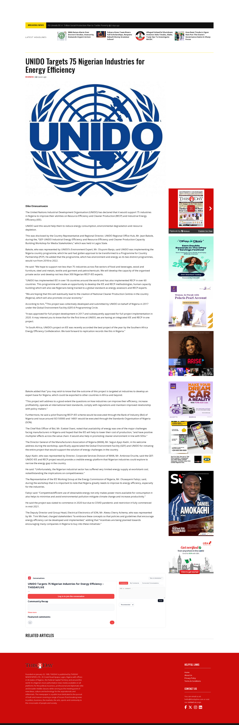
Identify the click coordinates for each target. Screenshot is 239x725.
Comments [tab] (123, 583)
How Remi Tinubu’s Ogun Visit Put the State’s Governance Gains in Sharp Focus (198, 36)
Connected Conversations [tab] (150, 583)
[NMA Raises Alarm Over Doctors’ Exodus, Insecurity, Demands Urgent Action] (62, 36)
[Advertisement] (95, 551)
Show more (32, 612)
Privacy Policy (190, 678)
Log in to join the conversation (71, 596)
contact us (192, 702)
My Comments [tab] (134, 583)
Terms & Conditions (193, 681)
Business (29, 77)
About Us (188, 675)
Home (187, 672)
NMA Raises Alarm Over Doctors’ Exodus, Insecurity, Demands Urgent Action (81, 34)
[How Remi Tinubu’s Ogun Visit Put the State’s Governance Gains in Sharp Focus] (179, 36)
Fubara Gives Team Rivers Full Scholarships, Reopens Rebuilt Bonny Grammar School (119, 36)
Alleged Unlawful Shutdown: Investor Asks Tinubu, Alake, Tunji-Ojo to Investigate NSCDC (159, 36)
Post (160, 600)
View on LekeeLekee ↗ (156, 578)
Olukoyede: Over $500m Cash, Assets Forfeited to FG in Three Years (81, 25)
